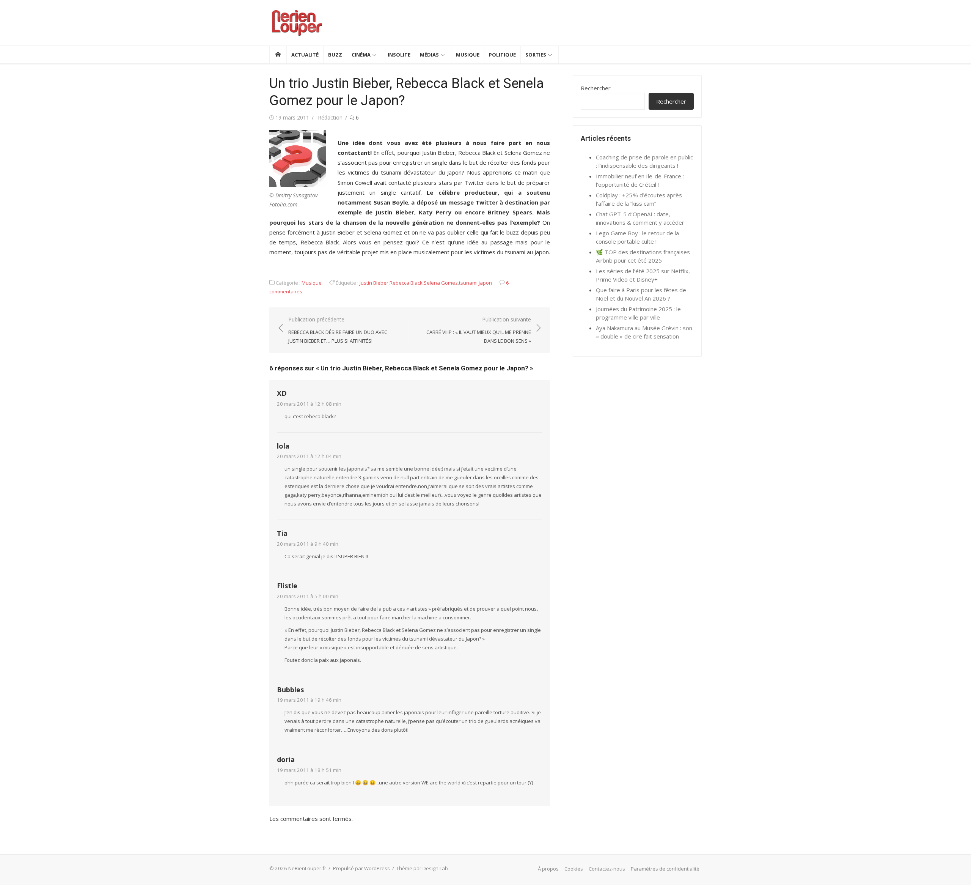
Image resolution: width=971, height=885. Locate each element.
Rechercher (596, 88)
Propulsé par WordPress (361, 868)
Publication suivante (478, 330)
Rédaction (330, 117)
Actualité (305, 54)
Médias (429, 54)
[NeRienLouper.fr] (277, 54)
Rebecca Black (406, 282)
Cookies (573, 868)
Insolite (399, 54)
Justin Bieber (374, 282)
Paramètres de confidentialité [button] (665, 868)
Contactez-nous (607, 868)
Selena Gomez (441, 282)
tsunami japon (475, 282)
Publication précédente (337, 330)
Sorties (535, 54)
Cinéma (361, 54)
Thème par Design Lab (422, 868)
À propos (548, 868)
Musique (467, 54)
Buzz (335, 54)
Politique (502, 54)
